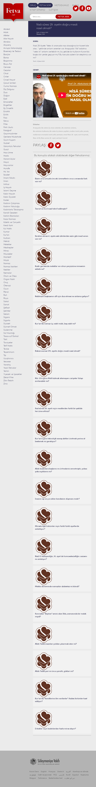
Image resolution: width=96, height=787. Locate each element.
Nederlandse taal (55, 778)
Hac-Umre (8, 153)
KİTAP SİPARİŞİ (37, 10)
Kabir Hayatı (9, 194)
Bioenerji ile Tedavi (12, 51)
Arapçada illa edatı (40, 128)
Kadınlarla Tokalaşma (13, 210)
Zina (5, 384)
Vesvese (7, 362)
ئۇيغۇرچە (33, 775)
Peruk (6, 292)
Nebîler (7, 270)
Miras (6, 251)
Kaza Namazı (10, 219)
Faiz (5, 118)
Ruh (5, 295)
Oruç (6, 283)
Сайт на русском (44, 775)
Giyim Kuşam (9, 140)
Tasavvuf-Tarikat (11, 336)
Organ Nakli (9, 279)
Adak (6, 32)
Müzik (6, 260)
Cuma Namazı (10, 86)
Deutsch (60, 772)
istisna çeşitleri (63, 131)
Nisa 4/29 (36, 138)
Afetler (6, 36)
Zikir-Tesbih (9, 381)
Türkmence (42, 778)
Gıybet (7, 143)
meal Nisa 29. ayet (70, 135)
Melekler (7, 245)
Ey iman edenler (55, 128)
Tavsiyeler (8, 343)
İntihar (6, 184)
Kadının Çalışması (12, 203)
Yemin (6, 371)
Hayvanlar (8, 165)
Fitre (5, 124)
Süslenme (8, 330)
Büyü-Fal (8, 64)
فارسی (61, 775)
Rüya (6, 298)
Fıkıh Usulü (8, 127)
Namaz (7, 264)
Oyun (6, 289)
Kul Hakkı (8, 229)
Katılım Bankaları (11, 216)
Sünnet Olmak (10, 327)
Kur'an (6, 235)
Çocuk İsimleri (10, 83)
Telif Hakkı (8, 346)
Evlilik (6, 115)
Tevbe (6, 349)
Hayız (6, 162)
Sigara (7, 317)
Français (52, 772)
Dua (5, 93)
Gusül (6, 150)
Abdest (7, 29)
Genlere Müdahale (12, 137)
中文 (55, 775)
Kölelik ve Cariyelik (12, 222)
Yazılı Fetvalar (10, 368)
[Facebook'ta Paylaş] (51, 145)
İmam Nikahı (9, 178)
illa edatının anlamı (69, 128)
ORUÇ (33, 5)
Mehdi (6, 241)
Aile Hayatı (9, 39)
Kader (6, 200)
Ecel (5, 99)
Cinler (6, 77)
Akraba (7, 42)
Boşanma (8, 61)
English (44, 772)
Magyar (33, 778)
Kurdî (68, 775)
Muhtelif (7, 257)
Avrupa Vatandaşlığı (13, 48)
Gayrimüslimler (10, 134)
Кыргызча (85, 775)
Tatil (5, 340)
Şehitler (7, 311)
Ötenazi (7, 286)
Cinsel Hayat (9, 80)
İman (6, 181)
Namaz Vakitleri (11, 267)
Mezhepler (8, 248)
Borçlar (7, 55)
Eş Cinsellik (8, 108)
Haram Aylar (9, 159)
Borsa (6, 58)
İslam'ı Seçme (10, 191)
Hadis (6, 156)
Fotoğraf (7, 131)
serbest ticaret (61, 138)
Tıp (5, 355)
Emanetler (8, 102)
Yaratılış (7, 365)
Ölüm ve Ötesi (10, 276)
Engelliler (8, 105)
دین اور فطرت (69, 778)
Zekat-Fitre (8, 377)
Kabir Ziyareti (10, 197)
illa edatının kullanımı (41, 131)
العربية (68, 772)
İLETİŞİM (53, 10)
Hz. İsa (6, 172)
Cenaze (7, 67)
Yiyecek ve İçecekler (13, 374)
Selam (6, 314)
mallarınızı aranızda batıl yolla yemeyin (48, 135)
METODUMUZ (61, 5)
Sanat (6, 305)
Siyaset (7, 324)
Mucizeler (8, 254)
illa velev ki (54, 131)
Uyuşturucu (9, 358)
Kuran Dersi (34, 772)
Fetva (6, 121)
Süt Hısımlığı (9, 333)
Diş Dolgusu (9, 89)
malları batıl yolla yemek (79, 131)
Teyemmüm (9, 352)
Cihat (6, 74)
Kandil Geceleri (10, 213)
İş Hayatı (7, 188)
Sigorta (7, 321)
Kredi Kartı (8, 226)
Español (75, 775)
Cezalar (7, 70)
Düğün (7, 96)
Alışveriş (7, 45)
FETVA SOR (45, 5)
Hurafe (7, 169)
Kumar (6, 232)
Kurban (7, 238)
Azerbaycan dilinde (80, 772)
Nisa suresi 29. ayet (48, 138)
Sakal (6, 302)
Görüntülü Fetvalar (12, 146)
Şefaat (7, 308)
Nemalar (8, 273)
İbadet (7, 175)
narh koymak (83, 135)
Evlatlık (7, 112)
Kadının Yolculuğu (12, 207)
